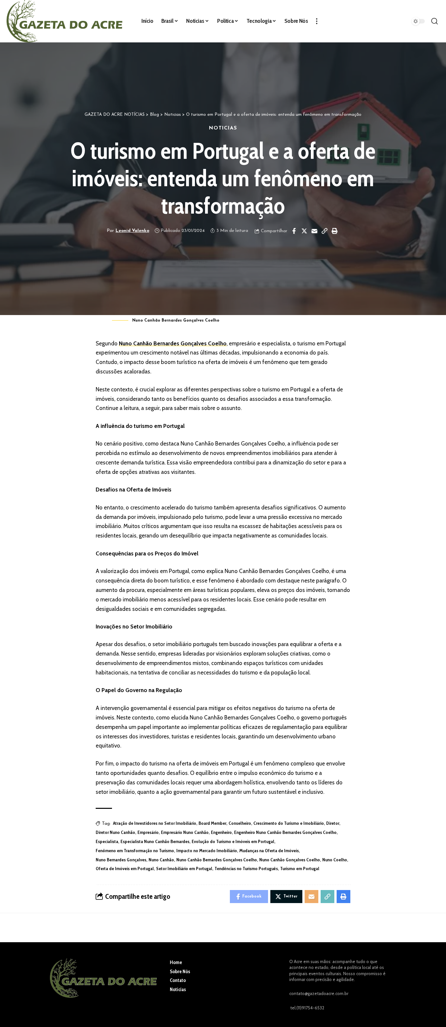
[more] (316, 21)
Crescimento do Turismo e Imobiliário (288, 823)
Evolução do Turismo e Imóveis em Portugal (233, 841)
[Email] (314, 231)
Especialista (107, 841)
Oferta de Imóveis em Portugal (125, 868)
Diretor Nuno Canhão (115, 832)
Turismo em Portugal (299, 868)
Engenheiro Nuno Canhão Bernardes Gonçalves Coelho (285, 832)
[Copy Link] (324, 231)
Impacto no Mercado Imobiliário (206, 850)
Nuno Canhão (161, 860)
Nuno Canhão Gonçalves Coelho (289, 860)
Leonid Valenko (132, 231)
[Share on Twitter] (304, 231)
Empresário (148, 832)
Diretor (332, 823)
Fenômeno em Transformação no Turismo (135, 850)
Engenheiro (221, 832)
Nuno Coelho (334, 860)
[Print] (334, 231)
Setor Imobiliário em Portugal (184, 868)
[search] (434, 21)
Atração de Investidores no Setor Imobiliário (154, 823)
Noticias (223, 128)
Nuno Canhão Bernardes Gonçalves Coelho (173, 343)
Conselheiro (240, 823)
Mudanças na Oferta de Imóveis (269, 850)
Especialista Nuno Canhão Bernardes (154, 841)
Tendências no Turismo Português (246, 868)
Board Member (212, 823)
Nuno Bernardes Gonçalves (121, 860)
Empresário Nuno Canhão (185, 832)
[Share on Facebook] (294, 231)
